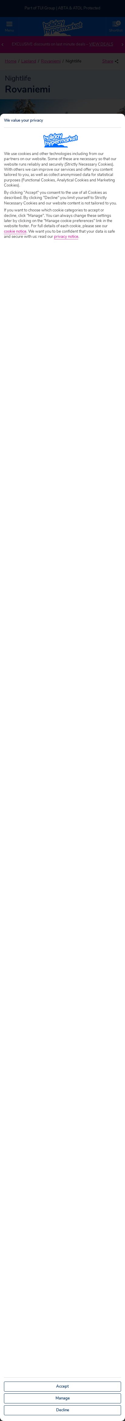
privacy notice (66, 236)
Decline (62, 1410)
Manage (63, 1398)
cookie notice (15, 231)
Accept (62, 1386)
